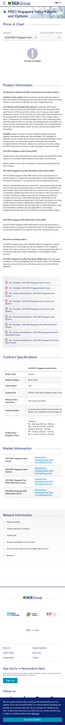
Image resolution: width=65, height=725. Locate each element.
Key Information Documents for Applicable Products (28, 549)
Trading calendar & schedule (18, 529)
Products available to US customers (21, 542)
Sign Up (10, 680)
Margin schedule (13, 522)
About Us (7, 648)
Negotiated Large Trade (44, 460)
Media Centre (8, 653)
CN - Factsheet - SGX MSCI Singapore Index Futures (29, 288)
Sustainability (8, 658)
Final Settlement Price (43, 462)
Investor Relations (39, 648)
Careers (35, 658)
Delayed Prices (40, 457)
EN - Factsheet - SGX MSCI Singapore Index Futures (29, 283)
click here (35, 714)
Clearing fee (11, 535)
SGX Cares (36, 653)
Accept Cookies (32, 719)
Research (10, 555)
